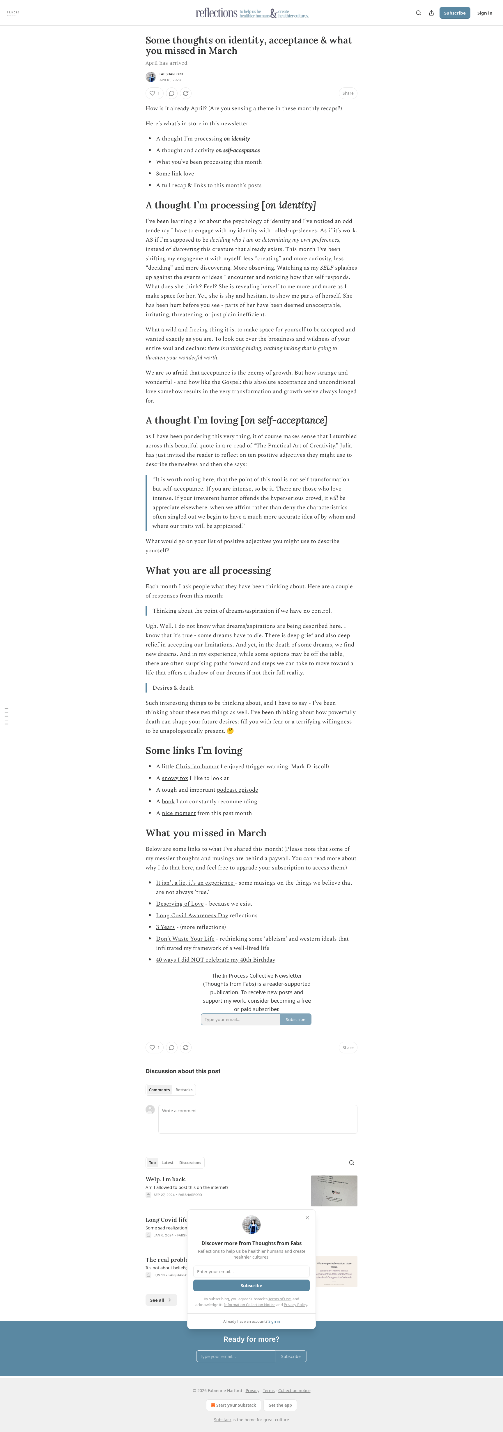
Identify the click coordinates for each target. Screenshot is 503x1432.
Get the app (280, 1405)
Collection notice (294, 1390)
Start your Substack (236, 1405)
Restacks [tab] (184, 1089)
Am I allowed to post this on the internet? (187, 1187)
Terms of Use (279, 1298)
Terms (269, 1390)
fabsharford (171, 74)
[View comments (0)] (172, 93)
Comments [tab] (159, 1089)
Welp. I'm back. (166, 1179)
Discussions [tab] (190, 1162)
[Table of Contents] (6, 716)
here (187, 867)
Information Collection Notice (249, 1304)
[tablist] (171, 1090)
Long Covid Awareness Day (192, 915)
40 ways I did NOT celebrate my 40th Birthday (215, 959)
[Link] (137, 205)
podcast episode (237, 790)
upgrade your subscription (270, 867)
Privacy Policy (295, 1304)
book (168, 801)
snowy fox (175, 778)
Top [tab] (152, 1162)
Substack (222, 1419)
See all (157, 1300)
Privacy (252, 1390)
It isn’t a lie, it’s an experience (195, 882)
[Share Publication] (431, 13)
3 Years (165, 927)
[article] (251, 1191)
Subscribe (455, 13)
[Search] (418, 13)
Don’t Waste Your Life (185, 938)
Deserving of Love (180, 903)
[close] (307, 1217)
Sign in (485, 13)
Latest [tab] (167, 1162)
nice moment (179, 813)
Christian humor (197, 766)
